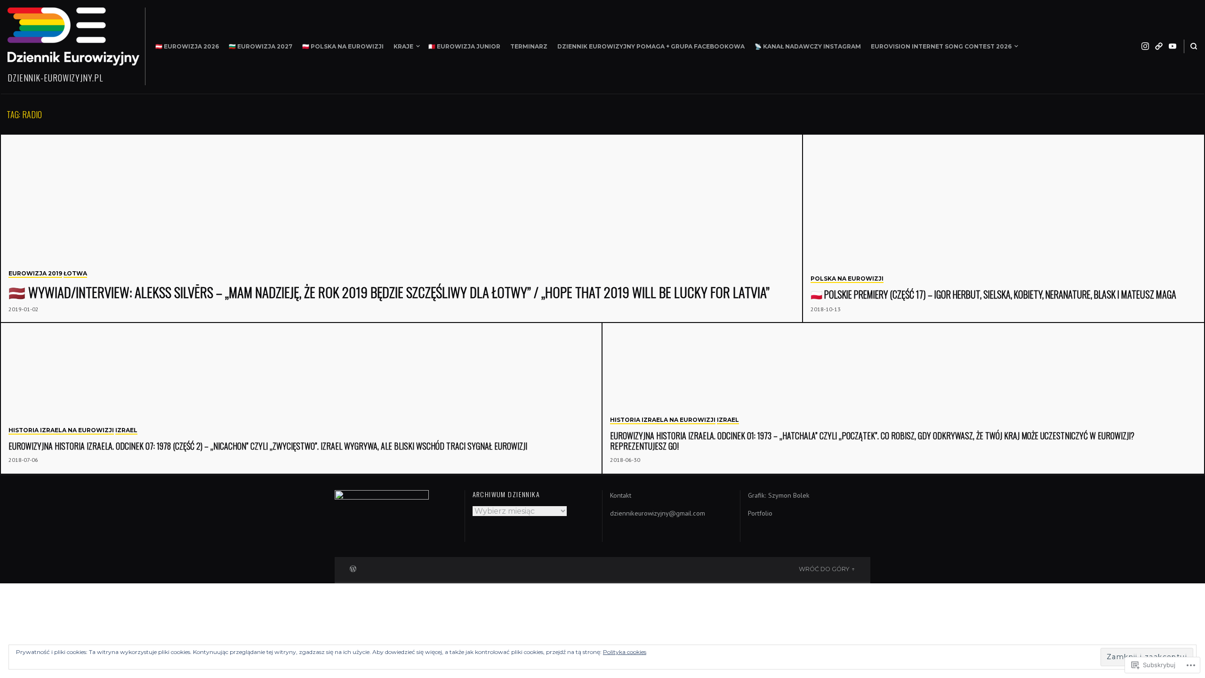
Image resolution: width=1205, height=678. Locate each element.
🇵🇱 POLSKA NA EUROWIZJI (343, 46)
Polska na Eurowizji (847, 278)
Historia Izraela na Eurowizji (61, 430)
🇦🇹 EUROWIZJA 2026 (187, 46)
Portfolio (760, 513)
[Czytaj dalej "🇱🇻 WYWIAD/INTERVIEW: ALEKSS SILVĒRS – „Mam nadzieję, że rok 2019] (402, 229)
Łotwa (75, 273)
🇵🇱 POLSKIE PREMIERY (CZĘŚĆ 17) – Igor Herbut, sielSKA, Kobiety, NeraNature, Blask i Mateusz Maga (993, 294)
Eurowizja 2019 (35, 273)
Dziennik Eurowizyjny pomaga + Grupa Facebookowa (651, 46)
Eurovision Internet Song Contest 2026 (941, 46)
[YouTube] (1172, 46)
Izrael (126, 430)
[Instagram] (1145, 46)
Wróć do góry (824, 569)
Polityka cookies (624, 651)
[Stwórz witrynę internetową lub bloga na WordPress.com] (353, 568)
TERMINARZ (528, 46)
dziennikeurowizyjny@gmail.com (657, 513)
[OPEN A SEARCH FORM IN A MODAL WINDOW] (1193, 46)
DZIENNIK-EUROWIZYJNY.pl (55, 78)
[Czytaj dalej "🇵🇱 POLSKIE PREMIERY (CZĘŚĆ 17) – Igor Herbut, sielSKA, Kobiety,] (1003, 229)
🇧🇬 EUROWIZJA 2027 (260, 46)
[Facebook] (1159, 46)
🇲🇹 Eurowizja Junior (464, 46)
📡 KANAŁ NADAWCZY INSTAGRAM (808, 46)
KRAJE (403, 46)
